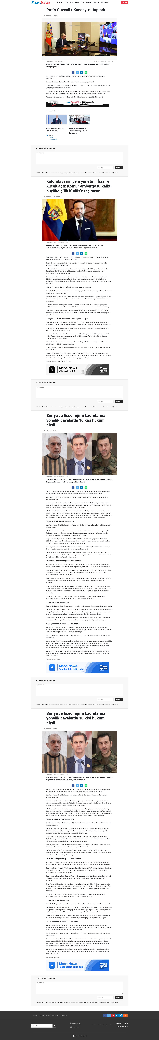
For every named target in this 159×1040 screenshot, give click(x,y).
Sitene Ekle (63, 1015)
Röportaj (96, 2)
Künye (42, 1015)
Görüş (66, 2)
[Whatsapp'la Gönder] (86, 72)
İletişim (48, 1015)
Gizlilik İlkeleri (55, 1015)
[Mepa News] (41, 2)
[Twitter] (77, 72)
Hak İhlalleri (104, 2)
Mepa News (47, 15)
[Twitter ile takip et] (109, 1015)
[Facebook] (73, 72)
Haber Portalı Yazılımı (81, 1036)
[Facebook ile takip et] (105, 1015)
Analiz (72, 2)
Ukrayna (55, 15)
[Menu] (126, 2)
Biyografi (89, 2)
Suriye (55, 431)
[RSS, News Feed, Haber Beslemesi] (125, 1015)
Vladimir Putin (53, 139)
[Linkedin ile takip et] (117, 1015)
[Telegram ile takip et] (121, 1015)
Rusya (51, 137)
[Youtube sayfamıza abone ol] (113, 1015)
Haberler (59, 2)
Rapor (77, 2)
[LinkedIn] (81, 72)
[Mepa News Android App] (75, 1023)
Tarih (82, 2)
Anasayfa (36, 1015)
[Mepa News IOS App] (75, 1027)
